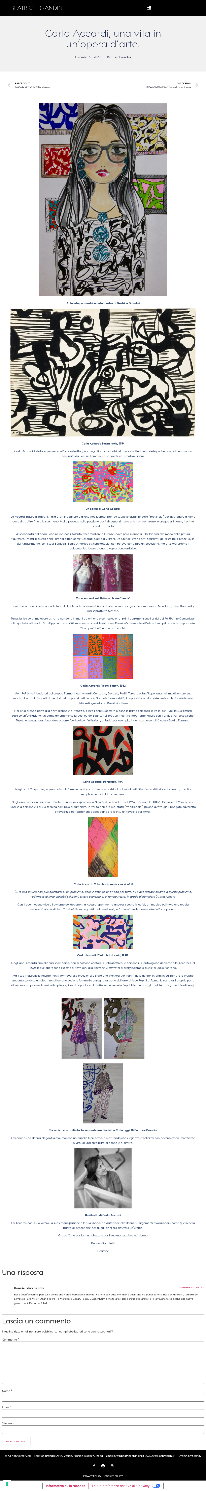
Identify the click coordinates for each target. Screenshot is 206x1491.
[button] (149, 8)
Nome (7, 1391)
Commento (10, 1339)
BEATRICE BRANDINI (37, 8)
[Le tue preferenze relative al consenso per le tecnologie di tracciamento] (7, 1484)
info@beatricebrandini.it (128, 1455)
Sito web (7, 1423)
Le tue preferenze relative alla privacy (121, 1486)
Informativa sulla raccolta (65, 1486)
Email (7, 1407)
